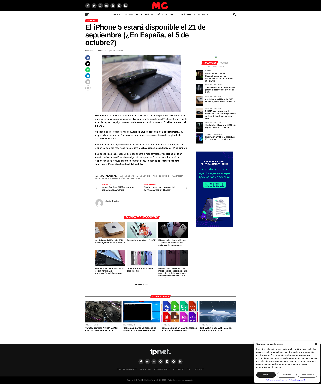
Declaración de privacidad (297, 380)
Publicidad (145, 369)
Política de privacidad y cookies (276, 380)
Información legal (182, 369)
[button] (316, 344)
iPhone (147, 176)
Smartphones (102, 178)
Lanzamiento (179, 176)
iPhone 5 (99, 126)
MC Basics (203, 14)
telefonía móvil (118, 178)
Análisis (149, 14)
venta (140, 178)
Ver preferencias (307, 375)
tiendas (131, 178)
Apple (124, 176)
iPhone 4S (156, 176)
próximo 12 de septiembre (164, 132)
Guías (139, 14)
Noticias (117, 14)
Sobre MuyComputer (127, 369)
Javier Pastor (117, 51)
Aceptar (266, 375)
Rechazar (287, 375)
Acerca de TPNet (162, 369)
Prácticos (161, 14)
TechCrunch (142, 115)
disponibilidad (135, 176)
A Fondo (129, 14)
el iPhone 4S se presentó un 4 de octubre (155, 144)
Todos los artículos (180, 14)
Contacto (199, 369)
